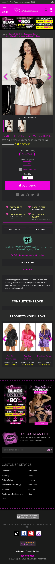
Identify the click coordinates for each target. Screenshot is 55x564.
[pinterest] (31, 533)
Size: (27, 160)
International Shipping (11, 485)
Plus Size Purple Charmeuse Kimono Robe (44, 357)
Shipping (5, 475)
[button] (4, 9)
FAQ (15, 255)
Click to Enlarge (29, 117)
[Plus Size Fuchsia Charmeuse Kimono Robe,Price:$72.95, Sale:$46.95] (27, 337)
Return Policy (7, 480)
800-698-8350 (27, 556)
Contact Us (6, 471)
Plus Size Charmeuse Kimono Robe (11, 357)
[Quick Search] (46, 10)
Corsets (31, 489)
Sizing (31, 475)
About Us (6, 489)
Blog (30, 494)
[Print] (27, 194)
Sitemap (20, 551)
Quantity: (27, 174)
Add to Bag (29, 185)
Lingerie (31, 480)
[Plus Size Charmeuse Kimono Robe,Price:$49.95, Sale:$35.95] (11, 337)
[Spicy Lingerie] (26, 9)
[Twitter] (32, 194)
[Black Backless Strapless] (15, 405)
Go (48, 449)
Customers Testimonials (12, 494)
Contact (41, 255)
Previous (4, 338)
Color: (27, 150)
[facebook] (24, 533)
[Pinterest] (38, 194)
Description (27, 262)
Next (51, 338)
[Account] (52, 2)
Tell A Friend (40, 229)
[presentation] (5, 76)
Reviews (27, 269)
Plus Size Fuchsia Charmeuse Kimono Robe (27, 357)
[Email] (22, 194)
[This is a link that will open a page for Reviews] (28, 543)
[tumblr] (16, 533)
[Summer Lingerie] (40, 405)
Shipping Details (27, 255)
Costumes (32, 485)
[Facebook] (17, 194)
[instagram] (38, 533)
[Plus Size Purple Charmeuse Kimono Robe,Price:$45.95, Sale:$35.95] (44, 337)
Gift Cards (32, 471)
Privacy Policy (32, 551)
